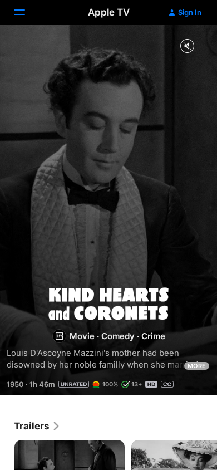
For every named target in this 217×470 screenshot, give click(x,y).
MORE (197, 366)
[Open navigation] (26, 12)
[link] (37, 426)
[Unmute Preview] (187, 46)
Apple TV (109, 12)
